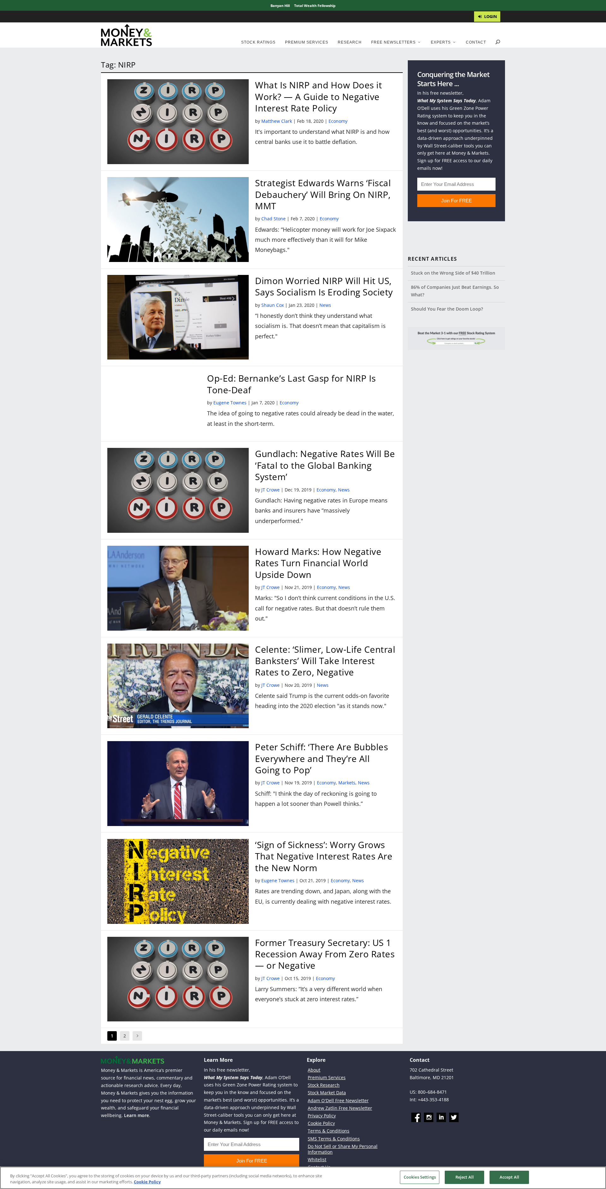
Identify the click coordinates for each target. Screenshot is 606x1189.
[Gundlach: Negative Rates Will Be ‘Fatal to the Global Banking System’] (178, 490)
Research (350, 42)
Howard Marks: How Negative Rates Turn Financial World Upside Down (318, 562)
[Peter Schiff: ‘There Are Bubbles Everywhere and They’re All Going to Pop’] (178, 783)
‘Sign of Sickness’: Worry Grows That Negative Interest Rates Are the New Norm (323, 856)
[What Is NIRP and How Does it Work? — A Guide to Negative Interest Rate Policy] (178, 121)
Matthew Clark (276, 121)
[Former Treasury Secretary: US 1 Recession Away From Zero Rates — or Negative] (178, 979)
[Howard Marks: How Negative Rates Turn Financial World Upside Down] (178, 588)
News (325, 305)
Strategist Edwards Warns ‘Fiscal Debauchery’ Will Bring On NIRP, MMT (323, 194)
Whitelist (317, 1159)
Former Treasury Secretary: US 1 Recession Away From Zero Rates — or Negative (325, 954)
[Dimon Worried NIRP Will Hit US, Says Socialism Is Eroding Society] (178, 317)
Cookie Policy (321, 1123)
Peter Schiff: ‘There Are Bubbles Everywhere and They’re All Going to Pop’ (321, 758)
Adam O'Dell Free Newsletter (338, 1100)
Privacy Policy (322, 1116)
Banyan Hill (280, 5)
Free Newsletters (393, 42)
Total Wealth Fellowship (315, 5)
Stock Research (324, 1085)
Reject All (464, 1177)
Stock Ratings (258, 42)
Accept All (509, 1177)
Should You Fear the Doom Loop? (447, 309)
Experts (441, 42)
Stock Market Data (327, 1093)
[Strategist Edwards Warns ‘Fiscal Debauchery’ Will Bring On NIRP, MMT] (178, 219)
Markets (346, 783)
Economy (338, 121)
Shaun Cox (272, 305)
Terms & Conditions (328, 1131)
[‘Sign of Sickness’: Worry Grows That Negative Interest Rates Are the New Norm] (178, 881)
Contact (476, 42)
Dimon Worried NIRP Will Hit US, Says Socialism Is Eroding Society (324, 286)
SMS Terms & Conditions (334, 1139)
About (314, 1070)
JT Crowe (270, 490)
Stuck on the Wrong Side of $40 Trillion (453, 273)
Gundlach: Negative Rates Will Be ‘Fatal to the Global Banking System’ (325, 465)
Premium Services (306, 42)
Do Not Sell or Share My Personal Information (342, 1149)
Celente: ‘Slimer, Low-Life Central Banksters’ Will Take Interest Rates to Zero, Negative (325, 660)
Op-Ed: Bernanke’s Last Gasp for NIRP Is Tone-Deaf (291, 383)
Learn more (136, 1115)
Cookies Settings (420, 1177)
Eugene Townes (230, 403)
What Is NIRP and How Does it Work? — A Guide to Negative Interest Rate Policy (318, 96)
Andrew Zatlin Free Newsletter (340, 1108)
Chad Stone (273, 219)
